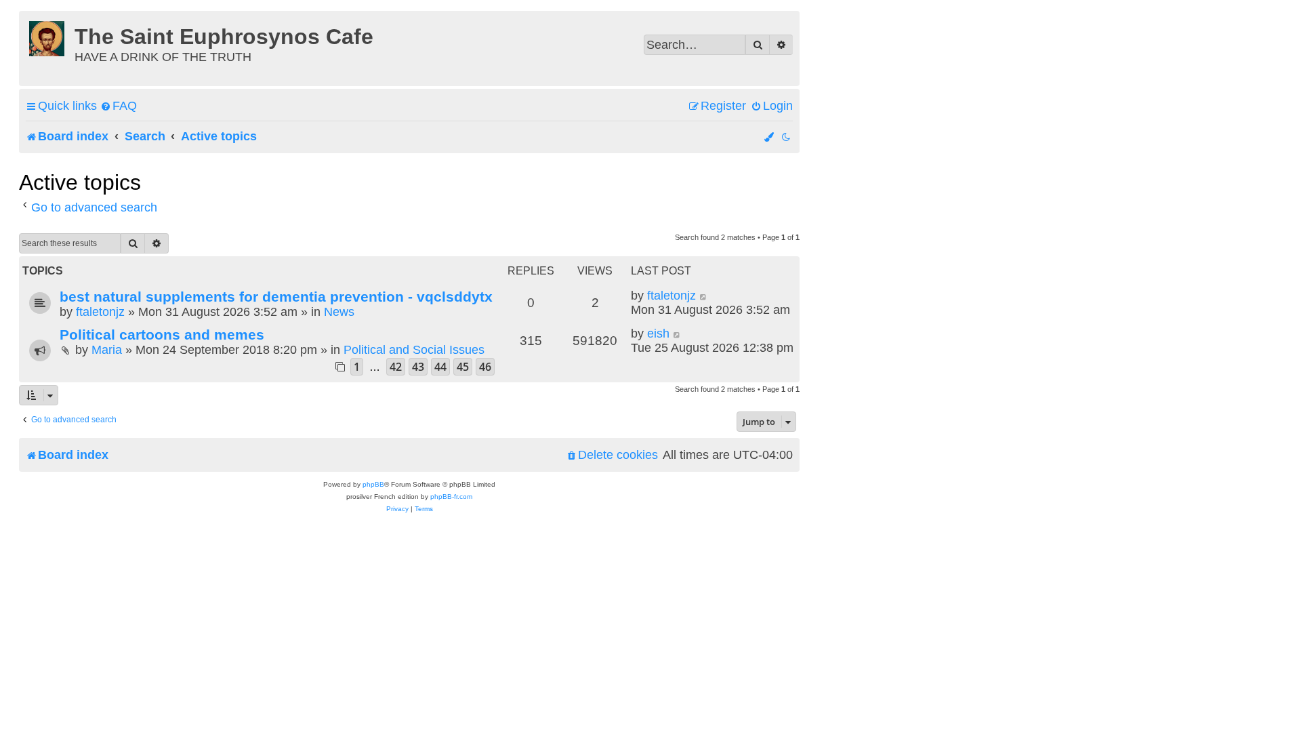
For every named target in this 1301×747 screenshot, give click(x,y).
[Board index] (48, 36)
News (339, 312)
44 (440, 366)
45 (463, 366)
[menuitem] (118, 106)
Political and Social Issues (414, 350)
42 (396, 366)
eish (658, 333)
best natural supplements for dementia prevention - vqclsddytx (276, 296)
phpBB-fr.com (451, 496)
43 (418, 366)
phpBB (373, 484)
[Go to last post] (703, 296)
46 (485, 366)
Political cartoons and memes (162, 334)
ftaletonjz (100, 312)
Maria (106, 350)
